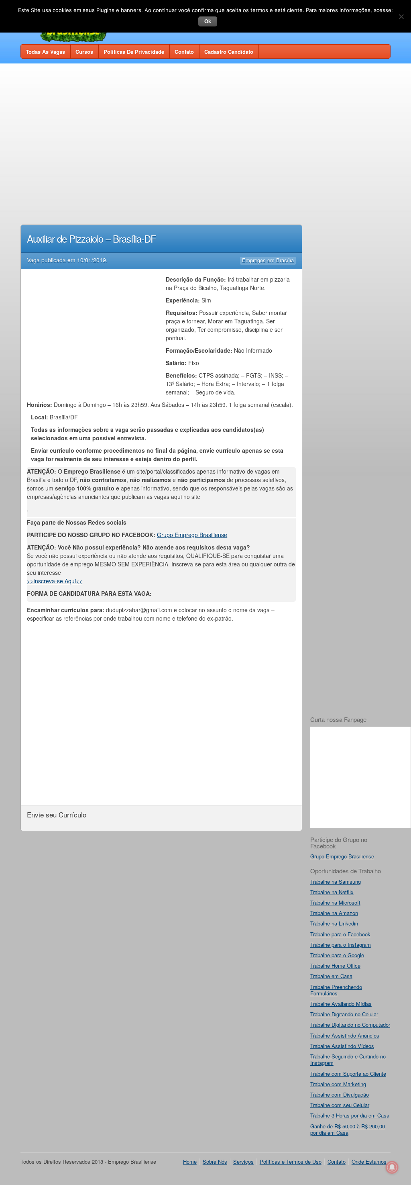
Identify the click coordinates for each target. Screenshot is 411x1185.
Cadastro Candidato (228, 51)
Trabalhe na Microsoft (335, 902)
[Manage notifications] (392, 1167)
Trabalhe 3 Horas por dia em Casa (349, 1115)
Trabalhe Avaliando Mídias (341, 1003)
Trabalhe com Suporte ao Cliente (348, 1073)
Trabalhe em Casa (331, 976)
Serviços (243, 1161)
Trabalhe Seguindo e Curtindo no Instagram (348, 1059)
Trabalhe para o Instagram (340, 944)
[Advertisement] (205, 129)
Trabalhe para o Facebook (340, 934)
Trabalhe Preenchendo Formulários (336, 990)
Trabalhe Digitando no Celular (344, 1014)
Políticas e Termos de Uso (290, 1161)
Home (190, 1161)
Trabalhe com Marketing (338, 1084)
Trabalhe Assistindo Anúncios (344, 1035)
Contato (184, 51)
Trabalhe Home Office (335, 965)
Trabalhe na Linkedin (334, 923)
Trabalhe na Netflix (332, 892)
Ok (207, 21)
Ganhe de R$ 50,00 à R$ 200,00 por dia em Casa (347, 1129)
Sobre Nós (215, 1161)
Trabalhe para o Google (337, 955)
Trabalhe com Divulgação (339, 1094)
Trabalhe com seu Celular (339, 1105)
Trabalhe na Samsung (335, 881)
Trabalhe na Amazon (334, 913)
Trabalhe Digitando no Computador (350, 1024)
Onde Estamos (369, 1161)
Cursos (84, 51)
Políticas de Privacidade (134, 51)
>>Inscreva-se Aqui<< (54, 581)
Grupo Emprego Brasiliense (192, 535)
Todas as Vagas (45, 51)
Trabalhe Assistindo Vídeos (342, 1046)
